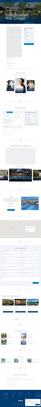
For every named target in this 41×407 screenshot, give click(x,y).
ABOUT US (12, 397)
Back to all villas (27, 114)
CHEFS (28, 393)
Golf (18, 356)
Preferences (32, 404)
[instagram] (18, 400)
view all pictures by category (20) (27, 22)
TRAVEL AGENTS (21, 392)
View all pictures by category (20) (20, 166)
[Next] (22, 94)
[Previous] (18, 94)
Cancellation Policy (21, 403)
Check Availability (8, 313)
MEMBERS (20, 393)
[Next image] (39, 12)
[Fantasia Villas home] (1, 1)
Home (7, 24)
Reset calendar (20, 126)
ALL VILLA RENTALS (13, 392)
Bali (10, 24)
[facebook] (20, 400)
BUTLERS (28, 392)
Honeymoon (21, 356)
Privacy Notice (17, 403)
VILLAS (12, 393)
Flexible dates (15, 112)
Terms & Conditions (13, 403)
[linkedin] (22, 400)
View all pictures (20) (20, 182)
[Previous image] (1, 12)
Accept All (37, 404)
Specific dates (9, 112)
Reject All (28, 404)
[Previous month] (3, 115)
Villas (8, 24)
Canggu (12, 24)
